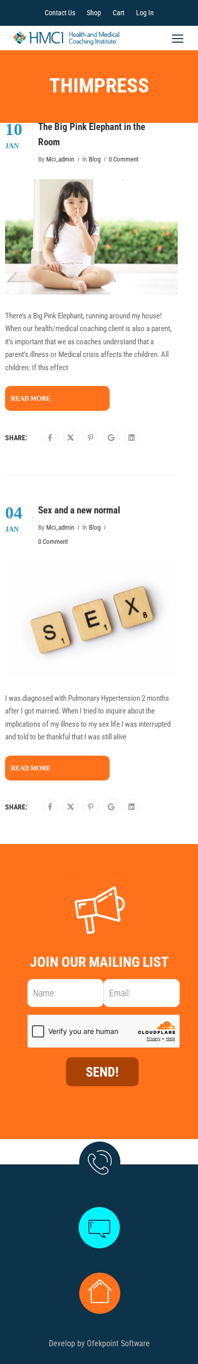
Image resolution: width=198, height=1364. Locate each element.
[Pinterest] (90, 438)
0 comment (124, 159)
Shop (94, 13)
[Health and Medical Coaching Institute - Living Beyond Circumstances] (67, 40)
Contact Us (60, 13)
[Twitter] (70, 438)
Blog (95, 159)
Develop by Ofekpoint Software (99, 1343)
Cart (118, 13)
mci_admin (60, 159)
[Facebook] (50, 438)
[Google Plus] (111, 438)
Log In (145, 13)
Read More (31, 398)
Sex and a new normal (79, 510)
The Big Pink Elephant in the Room (91, 134)
